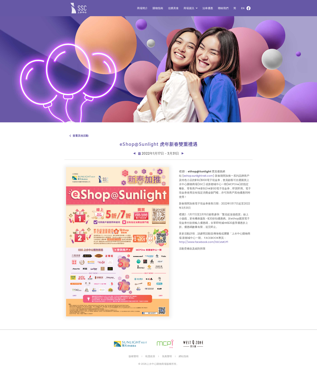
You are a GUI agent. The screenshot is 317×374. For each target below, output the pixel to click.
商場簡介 (142, 8)
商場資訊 (189, 8)
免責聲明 (167, 356)
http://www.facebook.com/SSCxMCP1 (203, 242)
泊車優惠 (207, 8)
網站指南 (184, 356)
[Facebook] (248, 8)
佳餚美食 (173, 8)
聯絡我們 (223, 8)
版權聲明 (134, 356)
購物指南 (158, 8)
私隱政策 (150, 356)
